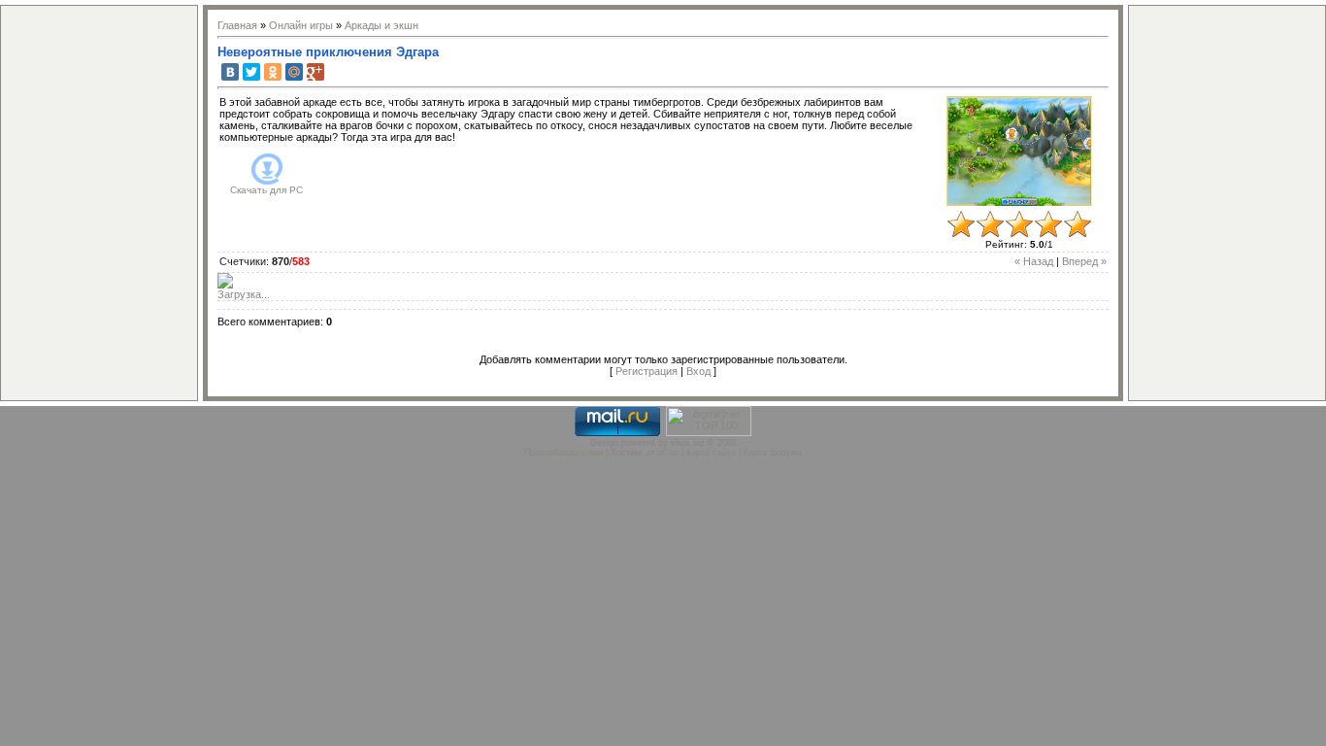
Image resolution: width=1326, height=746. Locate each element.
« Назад (1033, 261)
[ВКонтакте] (230, 72)
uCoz (668, 453)
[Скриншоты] (1019, 151)
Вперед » (1084, 261)
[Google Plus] (315, 72)
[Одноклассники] (273, 72)
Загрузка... (243, 294)
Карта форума (773, 453)
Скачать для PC (266, 190)
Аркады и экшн (381, 25)
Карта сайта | (715, 453)
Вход (698, 371)
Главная (237, 25)
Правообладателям (563, 453)
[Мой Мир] (294, 72)
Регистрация (646, 371)
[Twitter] (251, 72)
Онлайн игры (301, 25)
